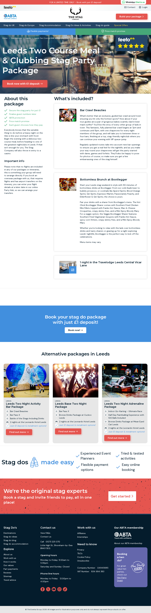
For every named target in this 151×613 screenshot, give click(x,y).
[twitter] (49, 589)
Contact (131, 7)
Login (144, 7)
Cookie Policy (83, 557)
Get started (120, 496)
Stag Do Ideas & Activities (78, 25)
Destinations (10, 533)
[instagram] (60, 589)
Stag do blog (10, 540)
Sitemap (8, 576)
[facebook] (43, 589)
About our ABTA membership (128, 543)
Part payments (11, 569)
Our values (9, 565)
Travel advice (10, 580)
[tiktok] (65, 589)
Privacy (80, 549)
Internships (82, 537)
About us (8, 554)
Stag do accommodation (16, 544)
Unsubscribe (83, 560)
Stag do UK (9, 25)
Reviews (7, 572)
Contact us (45, 536)
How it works (10, 561)
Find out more (17, 432)
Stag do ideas (10, 536)
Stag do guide (102, 25)
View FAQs (45, 533)
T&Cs (79, 553)
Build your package (130, 16)
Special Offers (121, 25)
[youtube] (54, 589)
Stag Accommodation (50, 25)
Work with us (10, 558)
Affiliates (81, 533)
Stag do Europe (27, 25)
